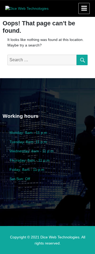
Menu (84, 8)
